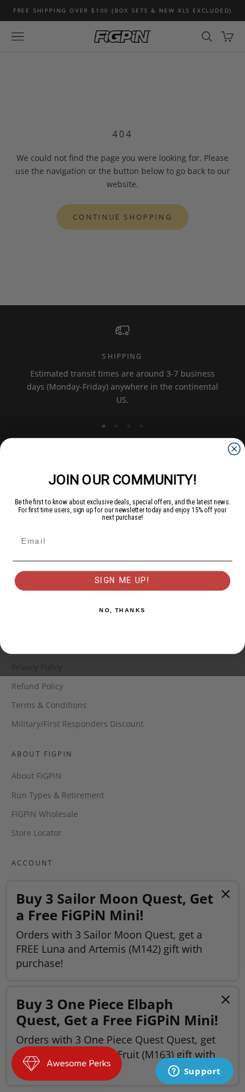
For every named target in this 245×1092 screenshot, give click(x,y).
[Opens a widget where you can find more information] (194, 1072)
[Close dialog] (234, 449)
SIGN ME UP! (123, 580)
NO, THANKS (122, 610)
